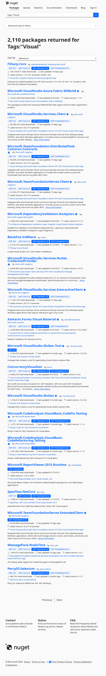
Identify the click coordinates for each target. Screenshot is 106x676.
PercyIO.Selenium (21, 568)
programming (49, 78)
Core (25, 502)
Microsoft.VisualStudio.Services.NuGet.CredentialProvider (37, 259)
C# (65, 555)
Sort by (11, 57)
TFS (56, 131)
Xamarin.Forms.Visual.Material (31, 319)
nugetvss (11, 117)
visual (26, 333)
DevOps (19, 131)
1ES (72, 346)
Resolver (80, 555)
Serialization (54, 555)
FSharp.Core (16, 63)
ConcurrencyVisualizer (24, 366)
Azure (33, 101)
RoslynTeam (30, 416)
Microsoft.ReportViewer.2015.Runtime (36, 464)
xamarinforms (43, 333)
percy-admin (45, 569)
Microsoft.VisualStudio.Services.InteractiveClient (45, 289)
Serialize (44, 555)
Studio (28, 101)
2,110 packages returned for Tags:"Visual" (43, 43)
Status (42, 620)
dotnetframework (39, 64)
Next (59, 600)
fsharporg (52, 64)
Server (51, 131)
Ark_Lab (54, 545)
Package (68, 271)
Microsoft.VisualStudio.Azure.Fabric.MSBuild (41, 90)
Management (13, 274)
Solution (24, 356)
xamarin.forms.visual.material (20, 335)
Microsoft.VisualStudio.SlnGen (30, 395)
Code (18, 427)
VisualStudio (58, 271)
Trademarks (11, 665)
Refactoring (26, 454)
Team (34, 131)
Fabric (51, 101)
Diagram (52, 224)
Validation (37, 224)
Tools (57, 377)
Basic (46, 427)
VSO (60, 131)
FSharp (30, 78)
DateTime (11, 558)
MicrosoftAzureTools (26, 94)
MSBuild (58, 101)
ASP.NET (31, 502)
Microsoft (61, 64)
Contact (11, 620)
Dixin (49, 367)
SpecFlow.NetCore (21, 491)
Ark (61, 555)
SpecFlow (14, 502)
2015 (34, 479)
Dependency (26, 224)
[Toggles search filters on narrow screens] (96, 25)
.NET (21, 502)
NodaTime (35, 555)
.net (50, 479)
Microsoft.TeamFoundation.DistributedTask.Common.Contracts (41, 147)
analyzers (79, 224)
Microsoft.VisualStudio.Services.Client (36, 113)
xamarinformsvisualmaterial (63, 333)
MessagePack (16, 555)
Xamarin (20, 322)
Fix (22, 427)
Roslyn (71, 224)
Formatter (71, 555)
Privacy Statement (83, 661)
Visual (12, 78)
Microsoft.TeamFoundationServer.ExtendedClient (45, 512)
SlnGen (13, 356)
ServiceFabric (42, 101)
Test (26, 427)
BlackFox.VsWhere (21, 237)
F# (17, 78)
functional (38, 78)
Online (69, 306)
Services (40, 271)
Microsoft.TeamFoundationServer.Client (38, 181)
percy (21, 579)
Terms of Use (38, 661)
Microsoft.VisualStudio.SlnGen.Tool (34, 345)
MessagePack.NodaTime (26, 545)
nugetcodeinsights (25, 217)
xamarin (13, 333)
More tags (79, 131)
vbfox (43, 237)
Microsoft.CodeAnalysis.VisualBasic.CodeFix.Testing (47, 413)
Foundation (43, 131)
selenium (14, 579)
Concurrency (35, 377)
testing (33, 579)
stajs (42, 492)
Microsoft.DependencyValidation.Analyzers (40, 213)
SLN (18, 356)
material (33, 333)
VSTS (46, 271)
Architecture (15, 224)
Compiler (23, 78)
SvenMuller (76, 465)
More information (42, 139)
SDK (53, 377)
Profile (17, 380)
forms (20, 333)
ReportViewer (25, 479)
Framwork (33, 427)
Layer (44, 224)
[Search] (96, 15)
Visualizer (46, 377)
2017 (54, 502)
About (27, 661)
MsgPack (26, 555)
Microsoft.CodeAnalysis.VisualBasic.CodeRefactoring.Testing (35, 439)
